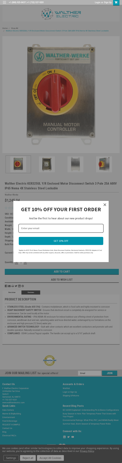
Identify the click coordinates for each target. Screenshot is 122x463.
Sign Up (108, 2)
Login (97, 2)
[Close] (105, 205)
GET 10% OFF (61, 240)
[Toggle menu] (4, 4)
